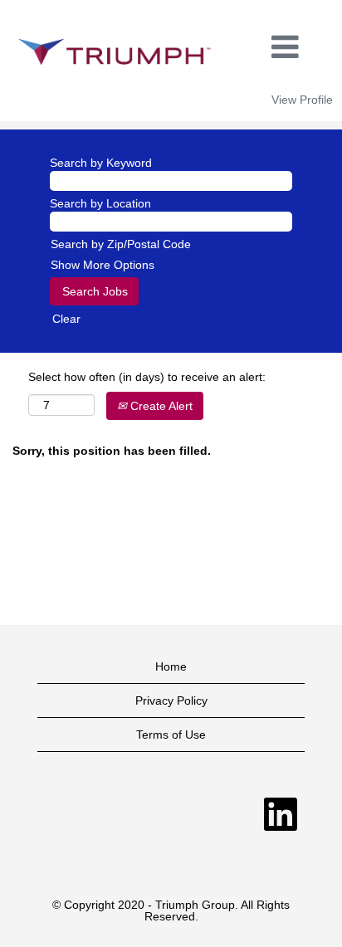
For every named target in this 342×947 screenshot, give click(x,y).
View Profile (302, 99)
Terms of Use (171, 734)
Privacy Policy (171, 700)
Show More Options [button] (102, 264)
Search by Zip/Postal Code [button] (121, 244)
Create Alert (160, 405)
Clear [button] (66, 318)
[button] (285, 47)
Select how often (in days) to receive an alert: (147, 376)
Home (171, 666)
